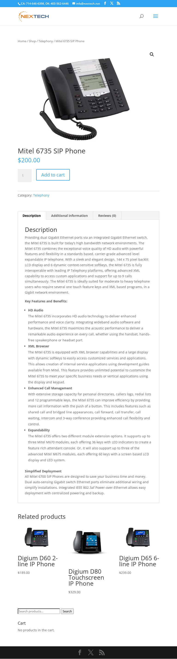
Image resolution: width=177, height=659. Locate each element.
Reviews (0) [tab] (107, 215)
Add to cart (53, 175)
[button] (152, 54)
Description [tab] (32, 215)
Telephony (45, 41)
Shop (32, 41)
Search (67, 611)
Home (22, 41)
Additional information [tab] (69, 215)
